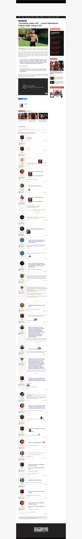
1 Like (46, 235)
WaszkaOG (22, 397)
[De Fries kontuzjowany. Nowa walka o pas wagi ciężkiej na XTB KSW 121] (23, 116)
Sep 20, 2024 (28, 135)
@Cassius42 (44, 396)
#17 (46, 345)
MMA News (22, 20)
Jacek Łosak (22, 27)
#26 (46, 462)
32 (30, 27)
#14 (46, 303)
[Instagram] (61, 0)
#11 (46, 261)
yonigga (22, 308)
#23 (46, 426)
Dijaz (22, 220)
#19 (46, 376)
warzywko (22, 163)
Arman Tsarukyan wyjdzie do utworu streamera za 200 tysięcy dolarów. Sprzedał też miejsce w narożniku (43, 121)
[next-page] (20, 122)
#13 (46, 285)
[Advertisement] (41, 10)
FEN (22, 19)
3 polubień (45, 271)
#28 (46, 489)
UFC (25, 20)
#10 (46, 251)
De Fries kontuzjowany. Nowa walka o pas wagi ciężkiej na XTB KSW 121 (56, 72)
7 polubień (45, 280)
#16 (46, 325)
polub (46, 258)
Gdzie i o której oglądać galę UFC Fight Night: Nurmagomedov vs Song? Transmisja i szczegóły (32, 121)
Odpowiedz (28, 140)
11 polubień (45, 165)
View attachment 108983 (32, 471)
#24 (46, 439)
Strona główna (19, 19)
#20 (46, 392)
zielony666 (22, 456)
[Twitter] (63, 0)
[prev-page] (18, 122)
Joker (22, 420)
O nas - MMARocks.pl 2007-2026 (22, 538)
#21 (46, 403)
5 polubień (45, 150)
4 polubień (45, 219)
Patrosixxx (22, 174)
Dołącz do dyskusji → (45, 132)
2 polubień (45, 140)
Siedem (22, 290)
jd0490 (22, 140)
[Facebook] (60, 0)
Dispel (22, 330)
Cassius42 (22, 200)
